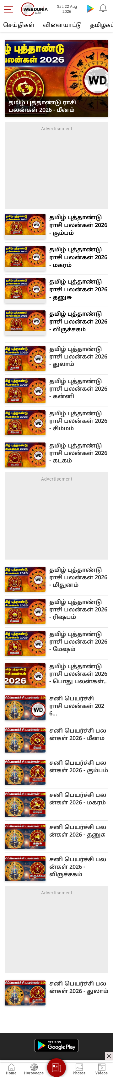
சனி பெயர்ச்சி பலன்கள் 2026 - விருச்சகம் (77, 867)
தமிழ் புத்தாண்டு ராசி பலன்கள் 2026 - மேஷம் (78, 642)
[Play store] (90, 8)
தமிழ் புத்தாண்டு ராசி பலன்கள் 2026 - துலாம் (78, 357)
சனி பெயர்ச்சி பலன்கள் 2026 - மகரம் (77, 799)
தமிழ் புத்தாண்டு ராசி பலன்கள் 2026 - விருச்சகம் (78, 322)
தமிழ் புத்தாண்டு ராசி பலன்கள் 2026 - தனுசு (78, 290)
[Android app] (56, 1045)
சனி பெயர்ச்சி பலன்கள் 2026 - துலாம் (78, 988)
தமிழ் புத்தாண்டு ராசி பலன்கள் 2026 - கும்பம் (78, 225)
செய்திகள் (19, 25)
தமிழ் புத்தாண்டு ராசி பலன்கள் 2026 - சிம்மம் (78, 421)
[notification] (103, 8)
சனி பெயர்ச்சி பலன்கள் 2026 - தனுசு (77, 831)
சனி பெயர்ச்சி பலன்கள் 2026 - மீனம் (77, 735)
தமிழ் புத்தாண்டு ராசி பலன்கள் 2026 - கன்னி (78, 389)
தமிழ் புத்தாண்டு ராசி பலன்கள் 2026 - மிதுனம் (78, 578)
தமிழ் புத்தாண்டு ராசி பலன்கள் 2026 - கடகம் (78, 453)
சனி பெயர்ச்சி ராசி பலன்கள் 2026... (76, 706)
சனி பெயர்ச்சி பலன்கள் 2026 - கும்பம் (78, 767)
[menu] (10, 9)
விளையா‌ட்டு (62, 25)
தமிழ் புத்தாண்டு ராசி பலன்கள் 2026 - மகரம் (78, 257)
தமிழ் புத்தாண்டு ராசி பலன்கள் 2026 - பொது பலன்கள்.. (78, 674)
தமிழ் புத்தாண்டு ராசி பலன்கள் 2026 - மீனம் (42, 106)
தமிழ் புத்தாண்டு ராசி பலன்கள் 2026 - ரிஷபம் (78, 610)
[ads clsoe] (109, 1056)
